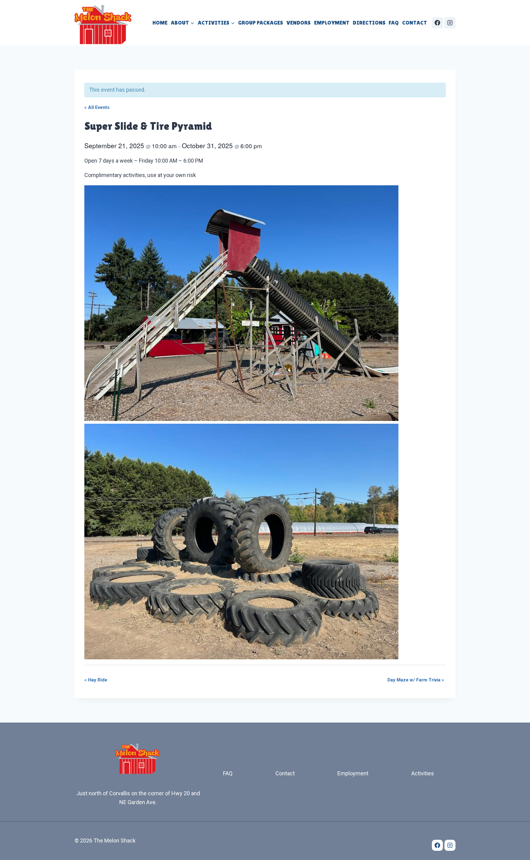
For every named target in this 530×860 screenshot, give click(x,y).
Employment (331, 22)
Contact (414, 22)
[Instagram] (449, 22)
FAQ (394, 22)
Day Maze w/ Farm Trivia (415, 680)
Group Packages (260, 22)
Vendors (298, 22)
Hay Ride (95, 680)
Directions (369, 22)
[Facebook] (437, 22)
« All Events (96, 107)
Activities (422, 773)
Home (159, 22)
